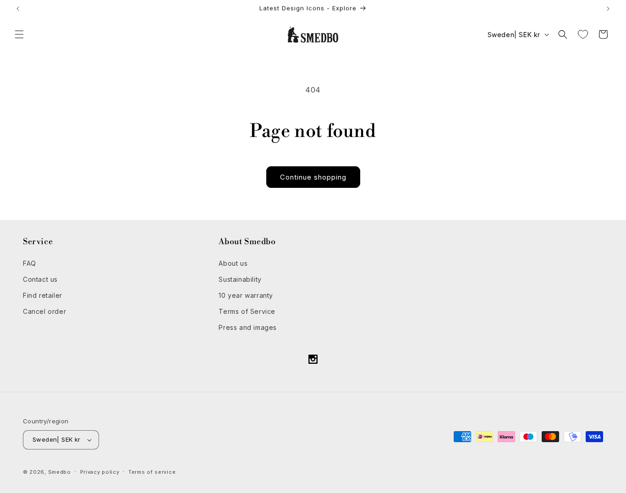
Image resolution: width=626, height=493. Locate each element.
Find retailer (42, 295)
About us (233, 263)
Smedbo (59, 472)
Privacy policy (100, 472)
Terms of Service (247, 311)
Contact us (40, 279)
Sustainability (240, 279)
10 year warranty (246, 295)
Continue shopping (313, 177)
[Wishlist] (583, 34)
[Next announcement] (608, 8)
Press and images (248, 327)
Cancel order (44, 311)
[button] (19, 34)
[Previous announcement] (18, 8)
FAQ (29, 263)
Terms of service (152, 472)
